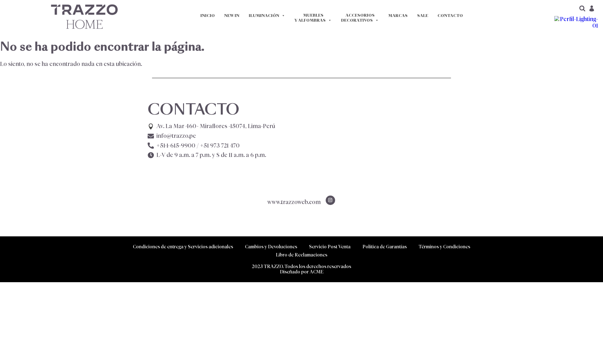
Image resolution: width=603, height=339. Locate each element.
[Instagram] (330, 200)
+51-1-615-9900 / (198, 146)
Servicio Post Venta (329, 246)
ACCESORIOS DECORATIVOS (358, 18)
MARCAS (398, 15)
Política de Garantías (384, 246)
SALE (422, 15)
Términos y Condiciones (444, 246)
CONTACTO (450, 15)
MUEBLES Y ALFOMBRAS (310, 18)
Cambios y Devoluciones (271, 246)
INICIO (207, 15)
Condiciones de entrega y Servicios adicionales (183, 246)
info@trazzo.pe (176, 136)
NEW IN (231, 15)
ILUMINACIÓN (264, 15)
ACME (316, 271)
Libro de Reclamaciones (301, 254)
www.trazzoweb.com (294, 202)
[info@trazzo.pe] (151, 136)
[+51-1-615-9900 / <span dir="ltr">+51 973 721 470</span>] (151, 146)
